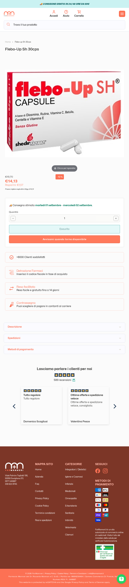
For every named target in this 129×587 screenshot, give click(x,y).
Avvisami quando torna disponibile (64, 239)
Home (8, 42)
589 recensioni (62, 380)
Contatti (39, 491)
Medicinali (70, 491)
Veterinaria (70, 527)
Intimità (69, 520)
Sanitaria (69, 513)
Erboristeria (71, 505)
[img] (64, 375)
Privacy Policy (42, 498)
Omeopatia (71, 498)
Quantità (13, 212)
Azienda (39, 476)
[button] (79, 13)
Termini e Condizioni (78, 573)
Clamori (69, 534)
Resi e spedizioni (43, 520)
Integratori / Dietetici (75, 469)
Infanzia (69, 484)
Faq (37, 484)
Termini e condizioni (45, 513)
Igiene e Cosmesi (74, 476)
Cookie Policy (42, 505)
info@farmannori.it (96, 573)
